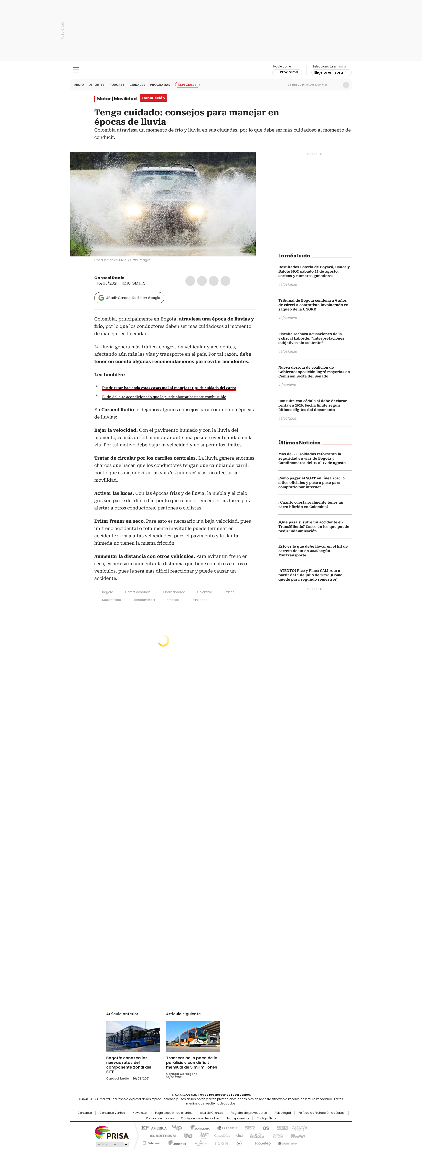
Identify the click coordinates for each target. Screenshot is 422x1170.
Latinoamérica (144, 600)
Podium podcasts (199, 1142)
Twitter (202, 281)
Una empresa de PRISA (111, 1132)
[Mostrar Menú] (76, 70)
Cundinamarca (173, 592)
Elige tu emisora (328, 72)
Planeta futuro (277, 1135)
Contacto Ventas (112, 1113)
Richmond (151, 1142)
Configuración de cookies (200, 1118)
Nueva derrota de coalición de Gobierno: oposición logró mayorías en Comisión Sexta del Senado (314, 371)
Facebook (190, 281)
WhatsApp (225, 281)
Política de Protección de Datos (321, 1113)
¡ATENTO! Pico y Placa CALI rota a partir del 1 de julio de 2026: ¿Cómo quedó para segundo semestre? (310, 575)
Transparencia (238, 1118)
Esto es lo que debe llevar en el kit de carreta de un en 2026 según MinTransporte (313, 550)
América (173, 600)
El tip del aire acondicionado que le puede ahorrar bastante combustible (164, 397)
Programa (289, 72)
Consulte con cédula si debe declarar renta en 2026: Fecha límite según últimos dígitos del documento (312, 405)
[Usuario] (346, 85)
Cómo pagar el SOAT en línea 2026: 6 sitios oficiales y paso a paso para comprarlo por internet (311, 482)
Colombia (204, 592)
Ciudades (137, 85)
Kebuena (297, 1135)
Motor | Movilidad (117, 99)
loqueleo (262, 1142)
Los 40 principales (175, 1127)
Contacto (84, 1113)
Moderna (176, 1142)
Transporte (199, 600)
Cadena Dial (238, 1135)
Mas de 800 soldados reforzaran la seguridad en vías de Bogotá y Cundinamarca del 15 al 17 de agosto (312, 458)
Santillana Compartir (224, 1127)
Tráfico (229, 592)
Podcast (117, 85)
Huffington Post (160, 1135)
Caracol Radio (211, 70)
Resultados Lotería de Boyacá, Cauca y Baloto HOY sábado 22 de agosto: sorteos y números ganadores (314, 271)
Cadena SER (248, 1127)
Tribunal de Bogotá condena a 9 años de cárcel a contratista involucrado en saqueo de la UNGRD (313, 304)
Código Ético (266, 1118)
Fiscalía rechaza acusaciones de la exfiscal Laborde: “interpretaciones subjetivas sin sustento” (311, 338)
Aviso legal (282, 1113)
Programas (160, 85)
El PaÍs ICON (220, 1142)
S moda (241, 1142)
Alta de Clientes (211, 1113)
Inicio (79, 85)
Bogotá (107, 592)
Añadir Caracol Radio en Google (133, 297)
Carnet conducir (137, 592)
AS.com (265, 1127)
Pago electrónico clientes (173, 1113)
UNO (186, 1135)
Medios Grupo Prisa (111, 1144)
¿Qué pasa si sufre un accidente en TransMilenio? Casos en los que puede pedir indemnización (313, 526)
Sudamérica (111, 600)
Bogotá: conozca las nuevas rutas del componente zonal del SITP (128, 1065)
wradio (201, 1135)
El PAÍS (153, 1127)
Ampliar (246, 162)
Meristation (286, 1142)
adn (281, 1127)
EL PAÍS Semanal (256, 1135)
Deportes (97, 85)
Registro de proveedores (249, 1113)
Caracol (299, 1127)
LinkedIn (214, 281)
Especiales (187, 85)
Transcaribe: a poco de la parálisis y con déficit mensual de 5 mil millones (191, 1062)
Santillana (198, 1127)
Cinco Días (220, 1135)
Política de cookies (160, 1118)
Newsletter (336, 85)
